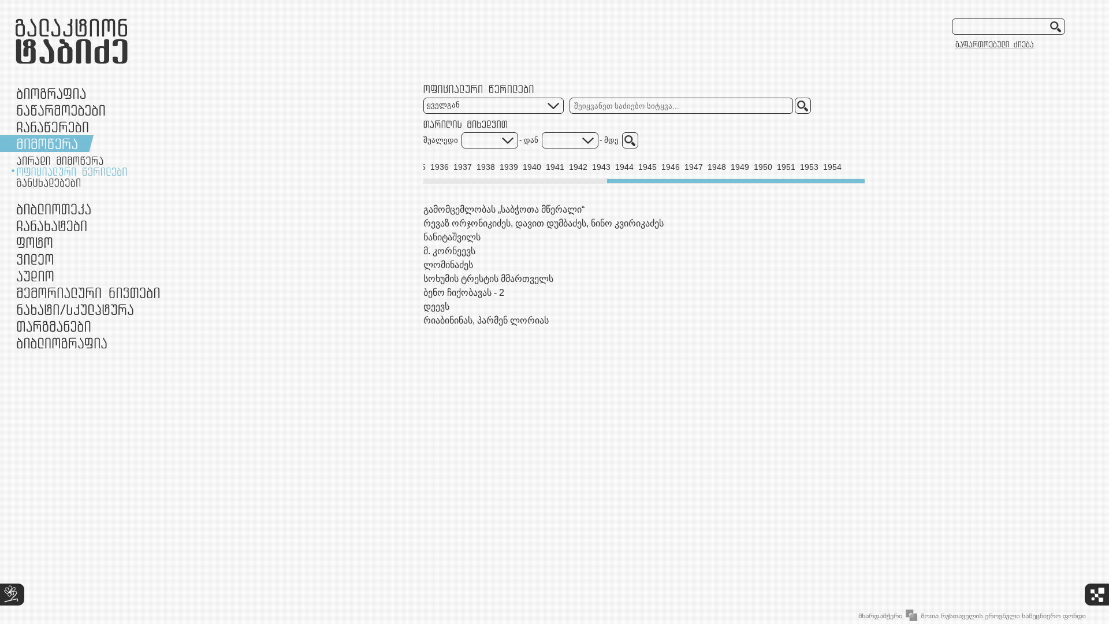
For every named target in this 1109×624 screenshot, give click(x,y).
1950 (763, 167)
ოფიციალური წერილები (72, 172)
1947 (693, 167)
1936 (439, 167)
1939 (509, 167)
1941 (555, 167)
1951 (786, 167)
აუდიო (35, 276)
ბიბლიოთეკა (54, 208)
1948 (717, 167)
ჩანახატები (52, 225)
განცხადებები (48, 183)
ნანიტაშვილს (452, 237)
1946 (670, 167)
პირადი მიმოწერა (60, 161)
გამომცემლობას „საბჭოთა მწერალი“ (504, 209)
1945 (647, 167)
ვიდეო (35, 259)
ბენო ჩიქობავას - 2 (463, 293)
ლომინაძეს (448, 265)
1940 (532, 167)
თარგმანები (54, 326)
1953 (809, 167)
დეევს (436, 306)
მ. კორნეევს (449, 251)
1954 (832, 167)
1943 (601, 167)
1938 (486, 167)
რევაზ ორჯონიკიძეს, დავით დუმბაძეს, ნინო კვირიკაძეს (543, 223)
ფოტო (35, 242)
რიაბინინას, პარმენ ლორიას (486, 320)
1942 (578, 167)
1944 (624, 167)
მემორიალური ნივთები (88, 292)
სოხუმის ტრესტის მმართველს (488, 279)
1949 (740, 167)
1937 (462, 167)
